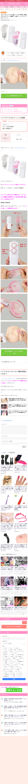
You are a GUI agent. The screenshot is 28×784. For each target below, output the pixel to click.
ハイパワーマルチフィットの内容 (9, 109)
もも (22, 716)
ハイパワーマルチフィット (12, 60)
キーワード (4, 636)
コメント (4, 424)
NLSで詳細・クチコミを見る (14, 351)
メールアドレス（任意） (7, 441)
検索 (14, 679)
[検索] (24, 622)
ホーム (2, 6)
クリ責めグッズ (3, 12)
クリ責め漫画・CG (12, 6)
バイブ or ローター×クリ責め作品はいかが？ (12, 111)
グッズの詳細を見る (13, 95)
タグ (3, 646)
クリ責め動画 (6, 6)
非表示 (11, 105)
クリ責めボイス (18, 6)
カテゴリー (4, 641)
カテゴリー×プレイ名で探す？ (14, 626)
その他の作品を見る (7, 420)
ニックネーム (4, 436)
